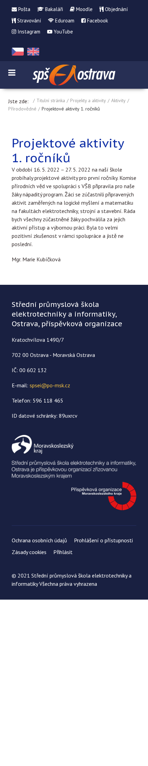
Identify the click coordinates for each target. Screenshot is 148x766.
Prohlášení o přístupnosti (103, 540)
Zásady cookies (29, 552)
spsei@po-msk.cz (50, 385)
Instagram (28, 31)
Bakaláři (53, 9)
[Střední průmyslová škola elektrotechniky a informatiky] (74, 75)
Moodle (84, 9)
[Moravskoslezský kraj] (74, 471)
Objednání (116, 9)
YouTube (62, 31)
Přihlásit (63, 552)
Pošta (23, 9)
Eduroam (64, 20)
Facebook (97, 20)
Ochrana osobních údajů (39, 540)
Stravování (28, 20)
